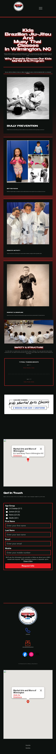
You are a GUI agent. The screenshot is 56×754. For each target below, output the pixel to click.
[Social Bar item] (25, 654)
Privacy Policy (28, 745)
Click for (16, 695)
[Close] (40, 448)
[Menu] (41, 8)
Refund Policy (28, 747)
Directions (17, 455)
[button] (28, 460)
